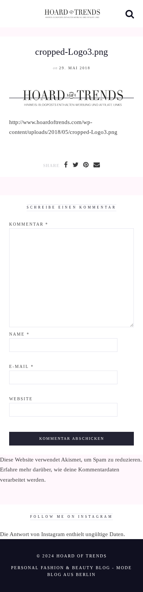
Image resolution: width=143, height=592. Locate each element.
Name (19, 334)
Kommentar (28, 224)
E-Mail (21, 366)
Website (21, 399)
